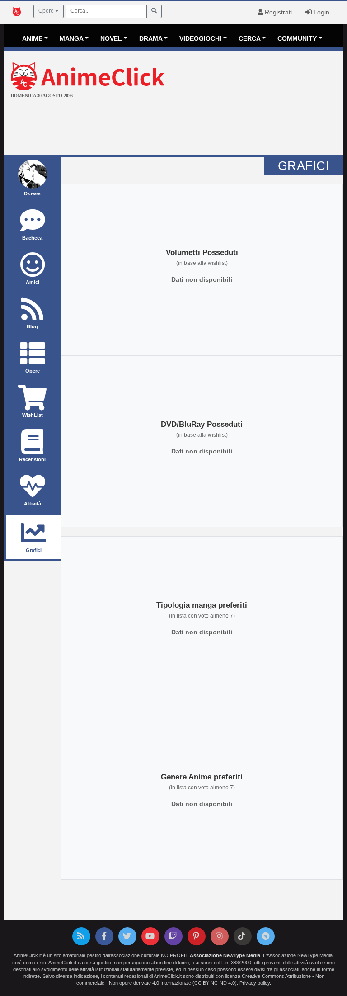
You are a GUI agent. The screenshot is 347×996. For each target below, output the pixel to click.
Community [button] (297, 38)
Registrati (277, 12)
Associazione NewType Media (225, 955)
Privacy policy (254, 983)
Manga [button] (72, 38)
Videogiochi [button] (200, 38)
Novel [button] (111, 38)
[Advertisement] (173, 128)
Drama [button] (151, 38)
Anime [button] (32, 38)
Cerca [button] (250, 38)
